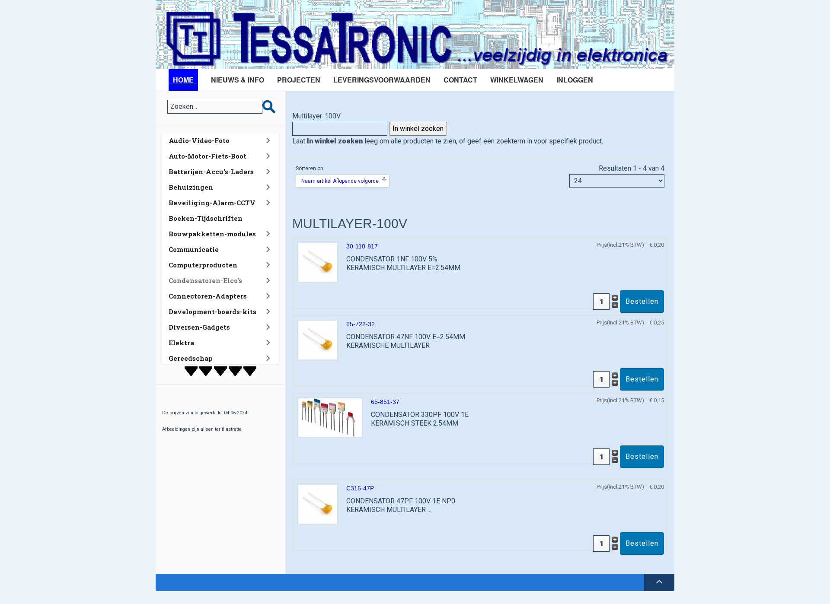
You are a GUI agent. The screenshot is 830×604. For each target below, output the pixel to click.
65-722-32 (360, 324)
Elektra (181, 342)
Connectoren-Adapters (208, 296)
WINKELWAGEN (516, 80)
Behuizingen (191, 187)
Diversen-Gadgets (199, 327)
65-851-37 (385, 401)
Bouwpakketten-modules (212, 233)
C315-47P (360, 488)
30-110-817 (362, 246)
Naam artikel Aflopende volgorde (340, 181)
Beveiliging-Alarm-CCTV (212, 202)
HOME (183, 80)
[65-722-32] (317, 339)
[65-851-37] (330, 417)
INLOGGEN (574, 80)
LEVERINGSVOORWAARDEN (382, 80)
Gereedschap (191, 358)
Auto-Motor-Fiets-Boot (207, 156)
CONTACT (460, 80)
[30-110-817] (317, 261)
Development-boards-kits (212, 311)
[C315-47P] (317, 503)
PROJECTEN (298, 80)
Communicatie (194, 249)
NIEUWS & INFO (237, 80)
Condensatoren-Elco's (205, 280)
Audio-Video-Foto (199, 140)
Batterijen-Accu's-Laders (211, 171)
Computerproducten (203, 265)
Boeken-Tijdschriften (206, 218)
